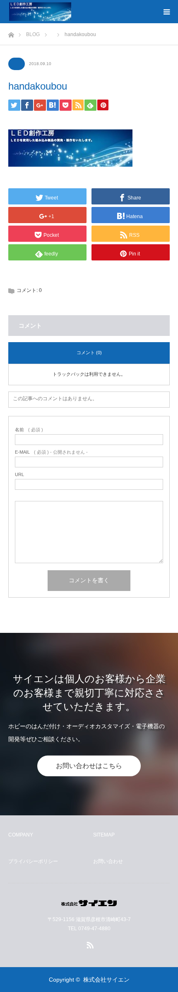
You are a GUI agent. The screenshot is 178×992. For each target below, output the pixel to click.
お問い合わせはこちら (89, 765)
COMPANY (20, 835)
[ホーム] (11, 32)
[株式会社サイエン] (71, 11)
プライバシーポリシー (33, 861)
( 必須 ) (29, 430)
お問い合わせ (108, 861)
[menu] (166, 11)
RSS (89, 943)
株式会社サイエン (106, 979)
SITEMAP (104, 835)
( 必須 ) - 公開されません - (51, 452)
